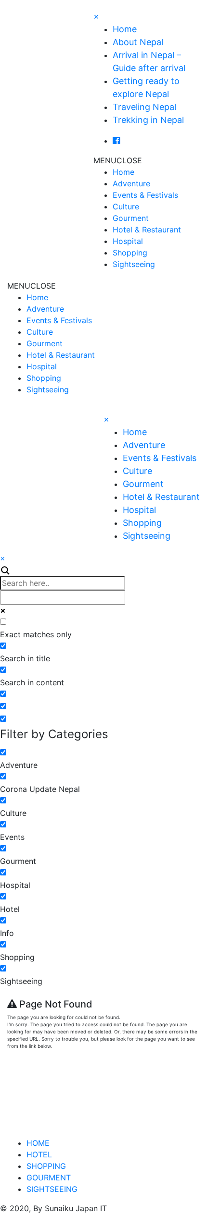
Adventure (131, 183)
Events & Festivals (145, 195)
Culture (126, 206)
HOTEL (39, 1154)
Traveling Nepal (144, 107)
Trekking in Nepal (148, 120)
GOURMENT (48, 1177)
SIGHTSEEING (52, 1189)
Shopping (130, 252)
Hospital (128, 241)
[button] (117, 160)
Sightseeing (134, 264)
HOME (38, 1143)
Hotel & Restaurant (147, 229)
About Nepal (138, 42)
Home (125, 29)
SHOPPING (46, 1166)
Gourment (131, 218)
